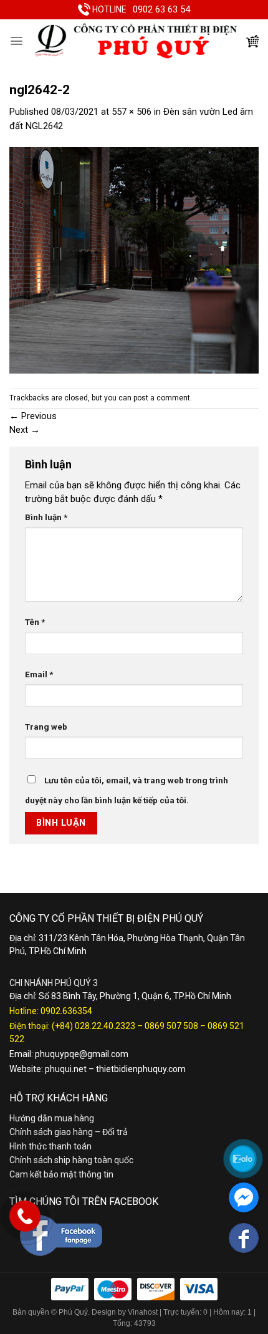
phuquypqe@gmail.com (81, 1054)
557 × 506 (131, 111)
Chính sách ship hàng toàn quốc (71, 1160)
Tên (35, 622)
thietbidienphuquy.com (141, 1069)
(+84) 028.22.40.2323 (93, 1026)
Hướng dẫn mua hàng (51, 1118)
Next (24, 429)
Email (39, 674)
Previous (33, 416)
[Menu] (16, 41)
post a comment (161, 398)
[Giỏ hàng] (252, 41)
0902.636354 (66, 1011)
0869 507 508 (171, 1026)
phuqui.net (66, 1069)
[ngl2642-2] (134, 259)
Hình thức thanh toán (50, 1146)
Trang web (46, 727)
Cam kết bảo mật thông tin (61, 1174)
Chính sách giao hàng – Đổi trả (68, 1132)
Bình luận (46, 517)
